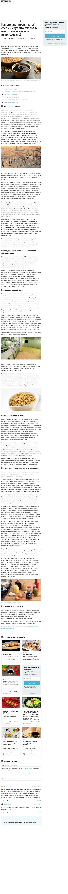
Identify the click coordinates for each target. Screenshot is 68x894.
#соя (2, 628)
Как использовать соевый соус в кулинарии (16, 100)
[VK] (8, 818)
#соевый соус (10, 628)
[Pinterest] (17, 818)
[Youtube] (21, 818)
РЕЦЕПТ (4, 709)
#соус (5, 628)
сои (33, 116)
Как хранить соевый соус (11, 102)
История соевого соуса (10, 89)
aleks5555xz (7, 804)
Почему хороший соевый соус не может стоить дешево (20, 91)
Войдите (28, 768)
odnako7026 (7, 786)
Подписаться (31, 683)
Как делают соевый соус (11, 94)
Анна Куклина (25, 21)
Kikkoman (25, 374)
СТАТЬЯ (4, 739)
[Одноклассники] (12, 818)
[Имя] (10, 773)
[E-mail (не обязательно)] (31, 773)
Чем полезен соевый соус (11, 97)
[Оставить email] (32, 678)
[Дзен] (25, 818)
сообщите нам (34, 626)
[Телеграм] (4, 818)
